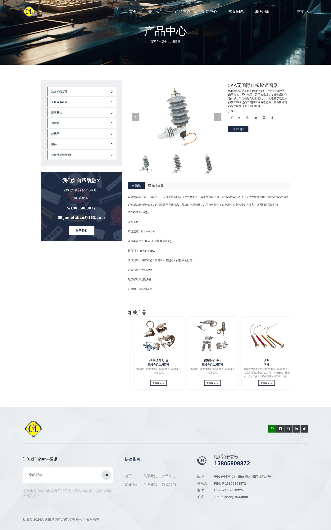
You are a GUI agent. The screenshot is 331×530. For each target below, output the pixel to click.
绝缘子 (55, 134)
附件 (54, 144)
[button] (135, 117)
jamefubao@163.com (83, 217)
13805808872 (83, 208)
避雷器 (176, 41)
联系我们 (263, 11)
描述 (137, 185)
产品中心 (182, 11)
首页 (133, 11)
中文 (300, 11)
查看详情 (154, 383)
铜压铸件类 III (155, 360)
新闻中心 (209, 11)
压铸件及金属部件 (62, 155)
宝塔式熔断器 (59, 102)
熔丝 (263, 360)
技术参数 (157, 185)
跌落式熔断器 (59, 91)
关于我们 (155, 11)
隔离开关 (56, 113)
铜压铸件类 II (209, 360)
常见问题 (236, 11)
